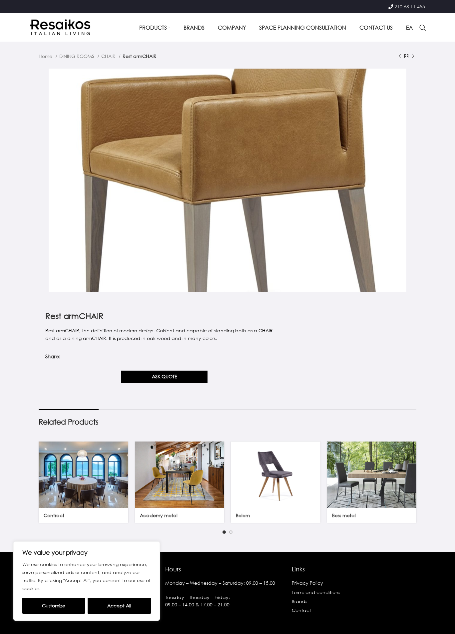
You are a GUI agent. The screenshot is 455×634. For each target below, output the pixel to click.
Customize (53, 605)
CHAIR (109, 56)
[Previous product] (399, 56)
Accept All (119, 605)
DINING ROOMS (77, 56)
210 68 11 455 (409, 6)
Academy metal (159, 515)
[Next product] (413, 56)
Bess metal (344, 515)
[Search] (422, 27)
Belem (243, 515)
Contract (54, 515)
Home (46, 56)
